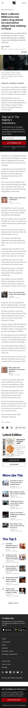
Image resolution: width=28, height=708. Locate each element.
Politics (8, 549)
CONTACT (5, 648)
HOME (4, 639)
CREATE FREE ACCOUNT (14, 700)
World (10, 373)
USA (10, 201)
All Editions (14, 464)
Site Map (4, 667)
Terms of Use (6, 664)
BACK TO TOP (13, 603)
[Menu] (2, 3)
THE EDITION (6, 642)
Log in (24, 3)
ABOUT (4, 645)
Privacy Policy (6, 661)
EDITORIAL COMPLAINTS (9, 654)
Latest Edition (14, 460)
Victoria (10, 9)
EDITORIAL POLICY (8, 651)
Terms (18, 146)
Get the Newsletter (14, 143)
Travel (7, 583)
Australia (4, 9)
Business (12, 495)
